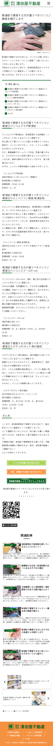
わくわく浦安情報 (11, 525)
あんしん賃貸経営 (35, 732)
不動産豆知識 (14, 735)
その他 (27, 738)
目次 (10, 84)
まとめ (10, 113)
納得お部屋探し (14, 732)
